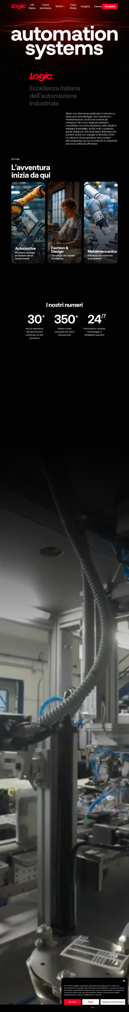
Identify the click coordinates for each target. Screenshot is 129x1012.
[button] (124, 981)
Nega (90, 1002)
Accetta (72, 1002)
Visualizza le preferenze (113, 1002)
